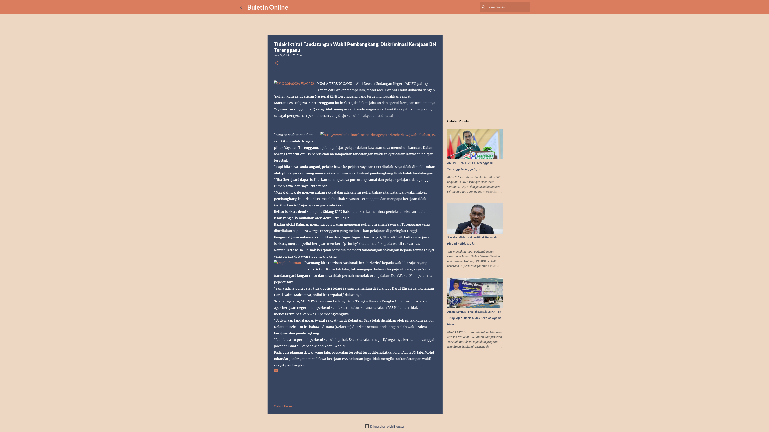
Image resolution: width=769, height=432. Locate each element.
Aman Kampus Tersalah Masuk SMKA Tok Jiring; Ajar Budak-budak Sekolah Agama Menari (474, 318)
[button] (276, 63)
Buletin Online (267, 7)
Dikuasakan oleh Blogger (387, 426)
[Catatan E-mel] (276, 372)
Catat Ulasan (283, 406)
